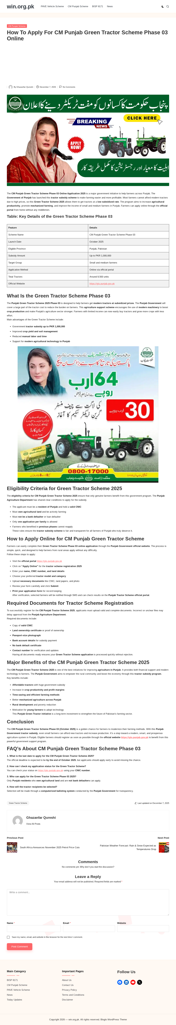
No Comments (69, 87)
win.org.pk (20, 6)
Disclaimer (67, 999)
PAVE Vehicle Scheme (18, 990)
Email (67, 923)
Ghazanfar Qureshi (41, 817)
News (10, 995)
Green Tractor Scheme (18, 803)
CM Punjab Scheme (17, 26)
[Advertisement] (88, 64)
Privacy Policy (69, 990)
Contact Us (68, 985)
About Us (67, 980)
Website (121, 923)
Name (11, 923)
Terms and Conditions (73, 995)
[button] (33, 824)
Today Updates (14, 999)
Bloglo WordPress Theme (114, 1019)
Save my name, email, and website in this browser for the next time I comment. (47, 937)
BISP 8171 (12, 980)
